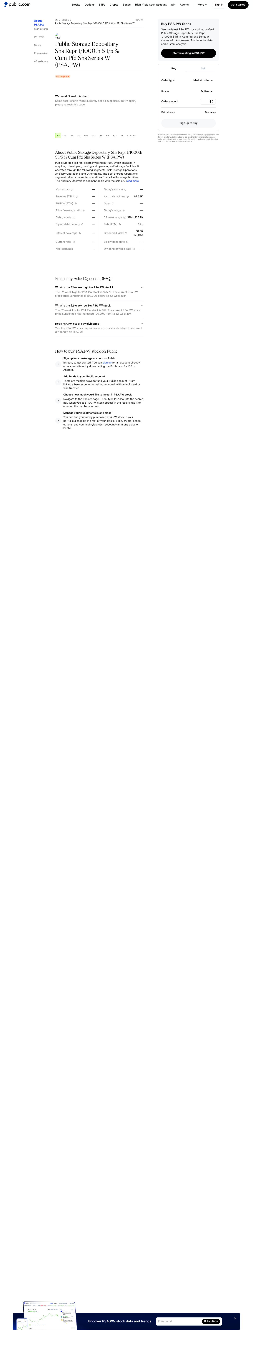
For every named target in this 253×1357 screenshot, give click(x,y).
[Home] (17, 4)
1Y (101, 135)
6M (86, 135)
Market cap (41, 29)
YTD (93, 135)
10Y (115, 135)
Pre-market (41, 53)
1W (64, 135)
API (173, 4)
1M (71, 135)
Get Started (238, 4)
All (122, 135)
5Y (107, 135)
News (37, 45)
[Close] (235, 1318)
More (201, 4)
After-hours (41, 61)
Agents (184, 4)
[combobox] (203, 80)
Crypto (114, 4)
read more (132, 181)
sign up (107, 362)
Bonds (127, 4)
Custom (131, 135)
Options (89, 4)
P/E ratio (39, 37)
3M (79, 135)
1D (58, 135)
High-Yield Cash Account (151, 4)
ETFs (102, 4)
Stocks (75, 4)
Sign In (219, 4)
